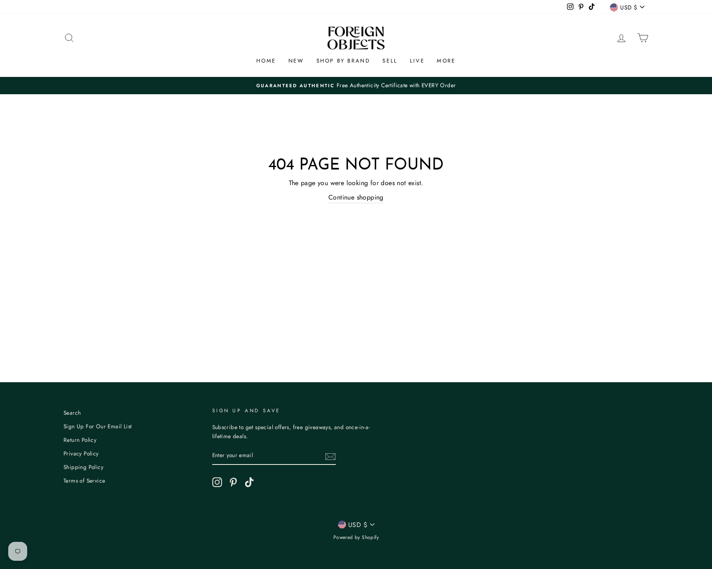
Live (417, 61)
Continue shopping (356, 197)
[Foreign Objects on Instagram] (217, 482)
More (446, 61)
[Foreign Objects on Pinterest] (233, 482)
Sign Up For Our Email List (97, 426)
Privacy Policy (81, 453)
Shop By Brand (343, 61)
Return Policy (79, 440)
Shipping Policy (83, 467)
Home (266, 61)
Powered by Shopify (356, 537)
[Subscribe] (330, 456)
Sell (389, 61)
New (296, 61)
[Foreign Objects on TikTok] (249, 482)
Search (72, 413)
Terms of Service (84, 480)
